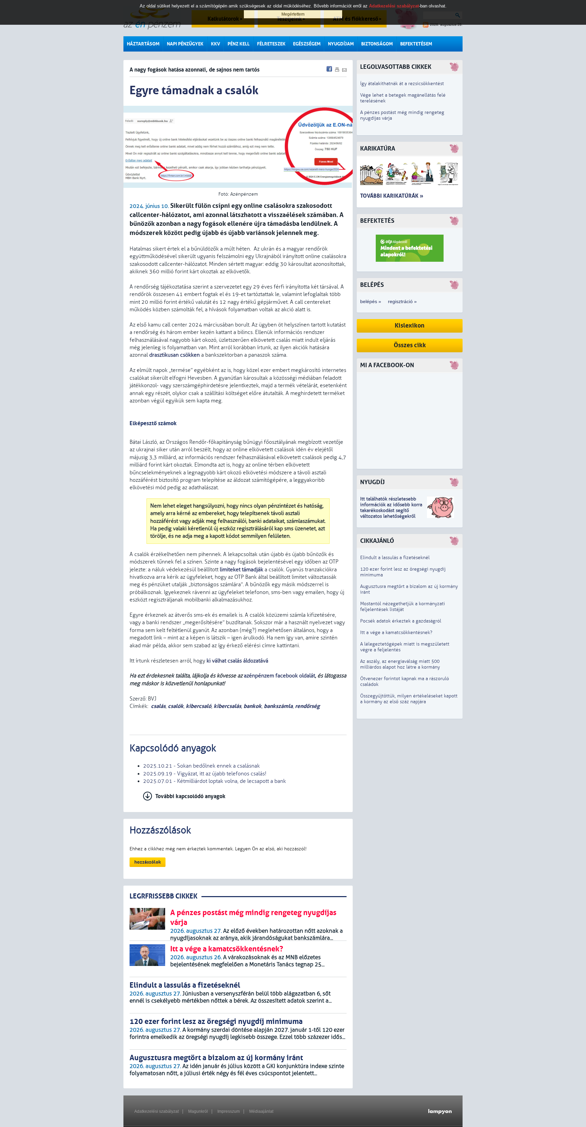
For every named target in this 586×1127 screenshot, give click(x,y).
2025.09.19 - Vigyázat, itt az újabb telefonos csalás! (205, 774)
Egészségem (306, 44)
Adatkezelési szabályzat (156, 1111)
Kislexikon (410, 325)
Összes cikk (410, 345)
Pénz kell (239, 44)
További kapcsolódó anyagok (190, 796)
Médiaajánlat (261, 1111)
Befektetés (377, 220)
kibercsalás (227, 706)
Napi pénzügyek (185, 44)
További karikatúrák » (391, 196)
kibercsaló (198, 706)
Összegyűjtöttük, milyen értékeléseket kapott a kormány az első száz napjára (408, 699)
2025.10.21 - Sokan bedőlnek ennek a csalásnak (201, 766)
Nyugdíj (372, 482)
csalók (175, 706)
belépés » (370, 301)
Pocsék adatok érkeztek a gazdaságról (400, 621)
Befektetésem (416, 44)
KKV (215, 44)
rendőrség (307, 706)
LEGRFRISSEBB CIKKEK (163, 896)
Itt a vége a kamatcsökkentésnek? (396, 632)
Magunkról (198, 1111)
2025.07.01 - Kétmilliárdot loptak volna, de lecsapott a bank (214, 781)
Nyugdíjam (341, 44)
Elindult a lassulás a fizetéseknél (395, 557)
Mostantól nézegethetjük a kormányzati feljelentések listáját (402, 606)
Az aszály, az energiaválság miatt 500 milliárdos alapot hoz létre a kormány (400, 664)
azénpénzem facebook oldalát (279, 676)
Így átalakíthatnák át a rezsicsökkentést (402, 83)
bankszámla (278, 706)
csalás (158, 706)
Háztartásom (143, 44)
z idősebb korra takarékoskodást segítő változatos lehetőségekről (391, 510)
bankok (252, 706)
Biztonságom (377, 44)
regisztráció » (402, 301)
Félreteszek (271, 44)
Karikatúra (377, 148)
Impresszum (228, 1111)
